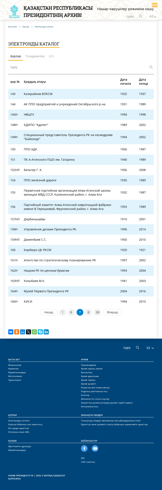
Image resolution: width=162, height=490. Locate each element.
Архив (84, 359)
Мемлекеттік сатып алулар (95, 398)
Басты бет (14, 359)
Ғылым (12, 440)
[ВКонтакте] (10, 331)
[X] (28, 331)
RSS (82, 458)
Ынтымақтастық (89, 406)
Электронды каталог (19, 420)
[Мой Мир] (22, 331)
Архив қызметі (88, 383)
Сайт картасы (88, 461)
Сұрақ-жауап (14, 379)
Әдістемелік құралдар (19, 446)
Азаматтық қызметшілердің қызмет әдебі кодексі (107, 402)
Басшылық (86, 372)
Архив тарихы (88, 379)
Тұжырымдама (88, 364)
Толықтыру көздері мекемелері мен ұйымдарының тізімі (110, 420)
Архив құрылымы (90, 376)
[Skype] (40, 331)
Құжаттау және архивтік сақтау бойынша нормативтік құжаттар (114, 424)
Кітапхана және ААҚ (18, 431)
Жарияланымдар (17, 372)
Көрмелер (13, 368)
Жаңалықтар (14, 364)
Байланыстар (89, 440)
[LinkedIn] (46, 331)
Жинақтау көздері (92, 415)
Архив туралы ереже (92, 368)
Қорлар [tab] (15, 56)
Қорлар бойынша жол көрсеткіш (25, 424)
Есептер (85, 395)
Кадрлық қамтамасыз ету (94, 391)
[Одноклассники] (16, 331)
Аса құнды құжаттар (18, 428)
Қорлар (12, 415)
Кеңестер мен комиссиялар (95, 387)
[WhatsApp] (34, 331)
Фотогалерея (15, 376)
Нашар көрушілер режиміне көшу (125, 9)
